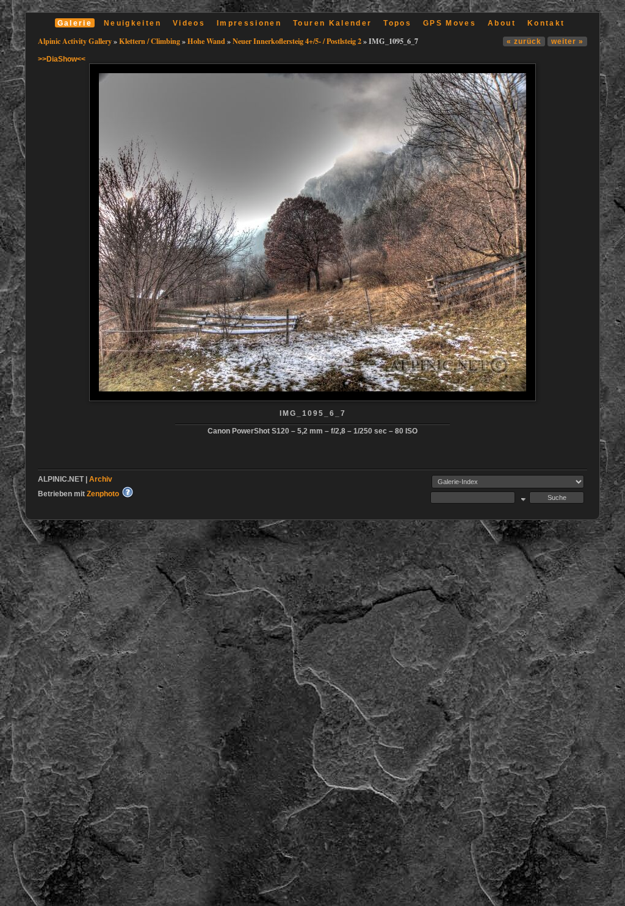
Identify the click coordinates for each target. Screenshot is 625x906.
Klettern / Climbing (149, 40)
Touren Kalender (332, 23)
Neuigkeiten (132, 23)
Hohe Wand (206, 40)
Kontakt (546, 23)
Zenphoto (103, 494)
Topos (397, 23)
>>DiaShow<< (61, 59)
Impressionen (249, 23)
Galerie (74, 23)
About (502, 23)
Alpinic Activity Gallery (75, 40)
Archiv (100, 479)
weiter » (567, 41)
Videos (189, 23)
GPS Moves (449, 23)
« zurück (524, 41)
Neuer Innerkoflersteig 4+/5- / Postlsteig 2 (297, 40)
